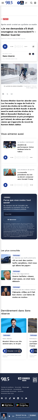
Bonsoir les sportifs (21, 415)
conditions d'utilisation (15, 236)
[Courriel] (12, 94)
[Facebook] (3, 94)
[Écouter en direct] (18, 2)
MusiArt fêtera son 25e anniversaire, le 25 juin (12, 342)
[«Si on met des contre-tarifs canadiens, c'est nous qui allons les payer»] (6, 259)
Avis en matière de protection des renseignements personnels (15, 230)
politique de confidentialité (25, 235)
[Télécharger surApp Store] (7, 405)
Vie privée (18, 387)
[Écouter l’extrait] (5, 46)
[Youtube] (26, 398)
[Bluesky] (14, 398)
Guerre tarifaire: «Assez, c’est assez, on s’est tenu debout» (23, 278)
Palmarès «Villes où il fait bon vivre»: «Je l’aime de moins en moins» (23, 294)
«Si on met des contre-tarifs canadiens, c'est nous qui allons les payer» (24, 263)
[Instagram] (6, 398)
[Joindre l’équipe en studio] (26, 2)
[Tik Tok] (10, 398)
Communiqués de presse (8, 391)
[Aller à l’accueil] (9, 4)
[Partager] (33, 46)
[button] (9, 416)
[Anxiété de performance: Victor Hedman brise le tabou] (9, 144)
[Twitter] (7, 94)
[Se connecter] (35, 3)
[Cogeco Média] (24, 381)
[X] (22, 398)
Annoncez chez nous (7, 393)
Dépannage (25, 387)
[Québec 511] (35, 382)
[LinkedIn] (18, 398)
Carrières (20, 391)
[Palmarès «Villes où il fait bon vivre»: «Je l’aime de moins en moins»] (6, 291)
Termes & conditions (7, 387)
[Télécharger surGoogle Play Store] (22, 405)
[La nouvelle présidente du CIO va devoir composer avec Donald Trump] (9, 172)
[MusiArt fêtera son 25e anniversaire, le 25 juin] (13, 325)
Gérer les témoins (6, 389)
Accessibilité (17, 389)
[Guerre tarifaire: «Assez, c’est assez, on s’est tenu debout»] (6, 275)
